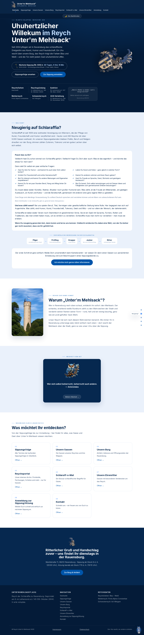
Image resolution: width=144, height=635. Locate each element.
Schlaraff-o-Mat (71, 10)
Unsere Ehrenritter (85, 10)
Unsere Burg (49, 10)
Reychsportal (59, 10)
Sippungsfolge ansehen (25, 74)
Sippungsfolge (26, 10)
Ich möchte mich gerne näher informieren (72, 262)
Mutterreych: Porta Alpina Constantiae (112, 599)
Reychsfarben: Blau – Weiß (108, 596)
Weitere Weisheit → (72, 397)
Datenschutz (84, 629)
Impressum (57, 629)
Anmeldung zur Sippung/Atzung (72, 616)
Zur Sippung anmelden (52, 74)
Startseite (15, 10)
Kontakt (105, 10)
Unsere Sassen (38, 10)
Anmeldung (97, 10)
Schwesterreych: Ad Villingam (109, 602)
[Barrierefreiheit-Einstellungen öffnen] (139, 630)
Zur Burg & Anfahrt (72, 572)
